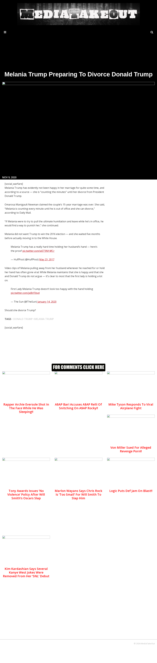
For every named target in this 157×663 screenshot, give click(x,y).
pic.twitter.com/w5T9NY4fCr (38, 251)
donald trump (23, 319)
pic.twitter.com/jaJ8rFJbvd (25, 293)
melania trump (44, 319)
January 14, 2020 (46, 301)
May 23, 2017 (46, 259)
